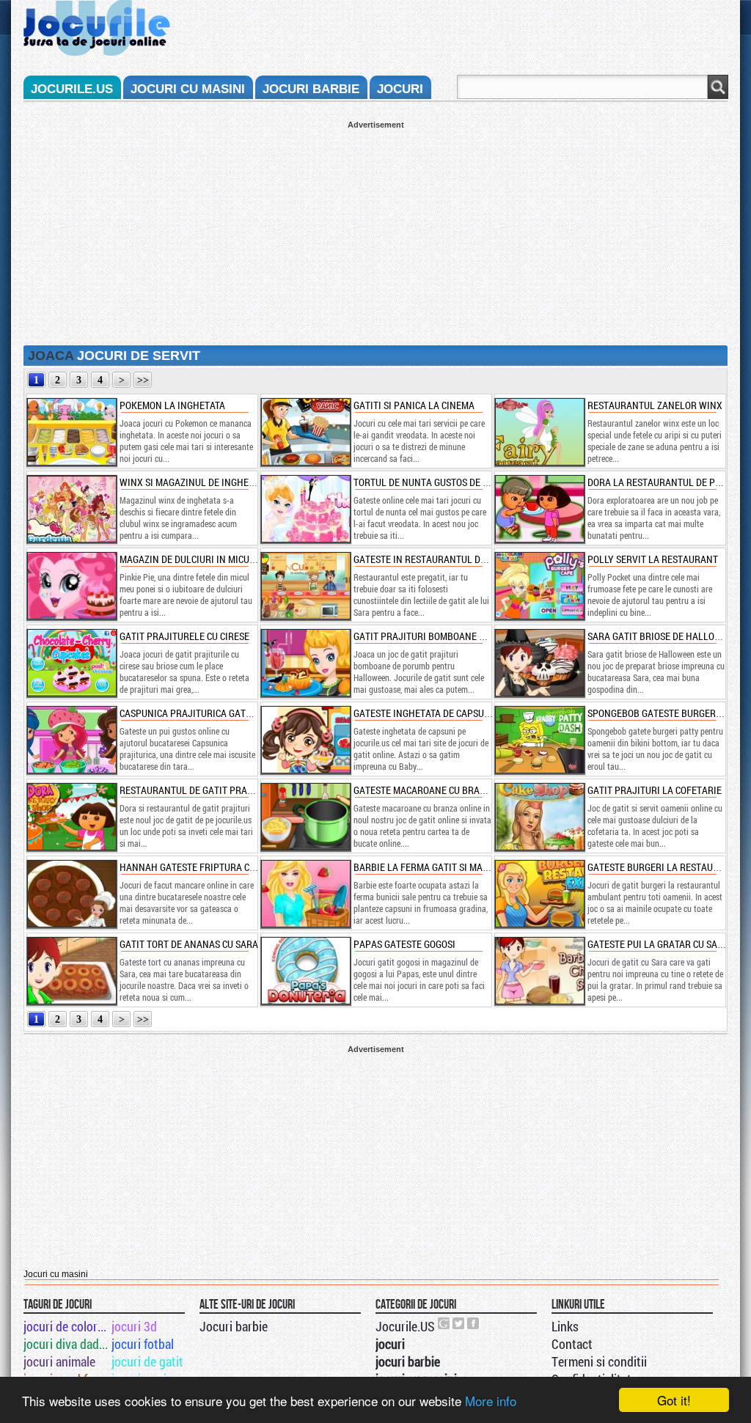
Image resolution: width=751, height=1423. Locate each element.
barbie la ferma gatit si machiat (430, 867)
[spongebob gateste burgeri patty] (539, 739)
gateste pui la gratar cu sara (658, 944)
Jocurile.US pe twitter (459, 1323)
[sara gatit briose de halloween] (539, 662)
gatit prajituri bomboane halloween (442, 636)
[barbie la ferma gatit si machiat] (305, 893)
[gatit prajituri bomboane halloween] (305, 662)
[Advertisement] (375, 231)
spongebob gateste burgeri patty (667, 713)
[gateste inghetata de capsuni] (305, 739)
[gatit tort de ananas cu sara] (71, 970)
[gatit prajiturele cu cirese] (71, 662)
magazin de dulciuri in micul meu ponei (212, 559)
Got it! (674, 1400)
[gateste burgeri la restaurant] (539, 893)
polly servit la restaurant (652, 559)
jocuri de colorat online (66, 1326)
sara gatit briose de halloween (663, 636)
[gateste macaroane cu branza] (305, 816)
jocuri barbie (311, 89)
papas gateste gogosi (404, 944)
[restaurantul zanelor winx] (539, 432)
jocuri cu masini (188, 89)
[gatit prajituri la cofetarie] (539, 816)
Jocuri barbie (233, 1326)
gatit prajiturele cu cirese (184, 636)
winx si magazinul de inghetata (194, 482)
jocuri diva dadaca (66, 1344)
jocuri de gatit (147, 1361)
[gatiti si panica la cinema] (305, 432)
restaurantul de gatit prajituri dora (210, 790)
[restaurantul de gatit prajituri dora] (71, 816)
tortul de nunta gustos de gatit (430, 482)
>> (143, 380)
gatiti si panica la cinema (414, 405)
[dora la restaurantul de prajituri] (539, 509)
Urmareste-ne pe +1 (444, 1323)
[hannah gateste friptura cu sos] (71, 893)
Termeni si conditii (599, 1361)
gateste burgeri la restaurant (661, 867)
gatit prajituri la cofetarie (654, 790)
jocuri (400, 89)
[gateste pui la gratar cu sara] (539, 970)
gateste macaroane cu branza (425, 790)
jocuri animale (59, 1361)
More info (490, 1400)
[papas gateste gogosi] (305, 970)
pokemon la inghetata (172, 405)
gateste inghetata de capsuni (423, 713)
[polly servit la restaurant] (539, 585)
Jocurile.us (72, 89)
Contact (572, 1344)
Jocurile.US (405, 1326)
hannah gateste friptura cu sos (197, 867)
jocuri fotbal (142, 1344)
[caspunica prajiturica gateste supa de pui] (71, 739)
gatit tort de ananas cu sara (189, 944)
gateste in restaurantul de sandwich (443, 559)
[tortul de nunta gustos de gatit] (305, 509)
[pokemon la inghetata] (71, 432)
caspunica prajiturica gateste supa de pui (220, 713)
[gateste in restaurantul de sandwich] (305, 585)
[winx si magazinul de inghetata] (71, 509)
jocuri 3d (134, 1326)
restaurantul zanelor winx (654, 405)
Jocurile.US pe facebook (473, 1323)
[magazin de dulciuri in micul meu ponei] (71, 585)
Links (565, 1326)
